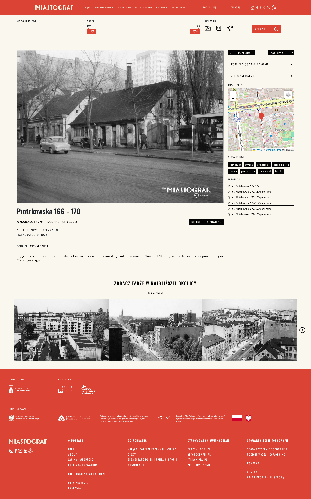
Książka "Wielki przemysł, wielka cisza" (152, 451)
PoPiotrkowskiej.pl (202, 465)
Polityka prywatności (84, 465)
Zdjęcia (87, 7)
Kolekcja (74, 487)
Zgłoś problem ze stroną (265, 477)
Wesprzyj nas (179, 7)
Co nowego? (161, 7)
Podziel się (209, 7)
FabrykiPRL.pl (198, 459)
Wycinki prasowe (128, 7)
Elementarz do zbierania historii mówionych (152, 462)
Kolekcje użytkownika (206, 222)
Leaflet (258, 149)
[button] (261, 116)
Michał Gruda (39, 246)
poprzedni (245, 53)
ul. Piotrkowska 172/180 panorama (251, 191)
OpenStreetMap (273, 149)
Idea (71, 449)
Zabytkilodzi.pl (199, 449)
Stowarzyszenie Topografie (267, 449)
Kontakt (253, 472)
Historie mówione (105, 7)
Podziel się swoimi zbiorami (250, 64)
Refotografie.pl (199, 454)
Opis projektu (78, 482)
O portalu (146, 7)
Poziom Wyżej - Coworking (266, 454)
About (72, 454)
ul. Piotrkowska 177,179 (245, 185)
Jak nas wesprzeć (80, 459)
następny (277, 53)
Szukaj (260, 29)
